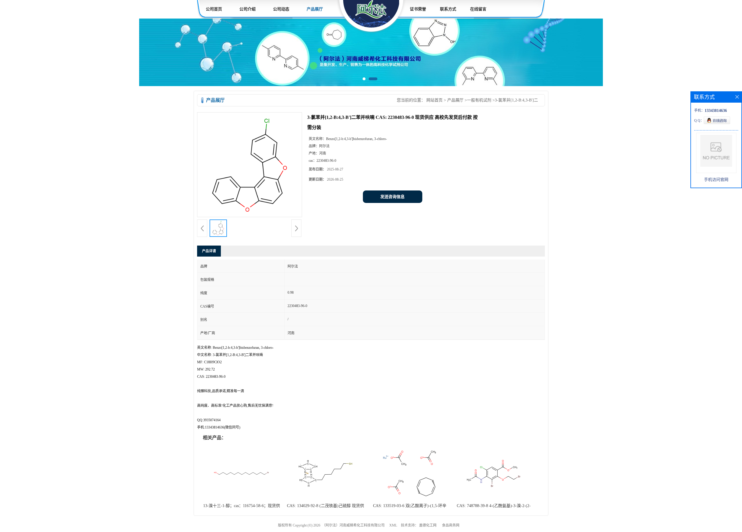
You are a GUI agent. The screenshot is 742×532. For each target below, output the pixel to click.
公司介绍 (247, 9)
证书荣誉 (418, 9)
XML (393, 525)
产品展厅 (315, 9)
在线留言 (478, 9)
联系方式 (448, 9)
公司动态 (281, 9)
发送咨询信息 (392, 197)
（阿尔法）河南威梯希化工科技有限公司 (353, 525)
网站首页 (434, 100)
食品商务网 (450, 525)
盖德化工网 (428, 525)
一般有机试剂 (479, 100)
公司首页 (214, 9)
